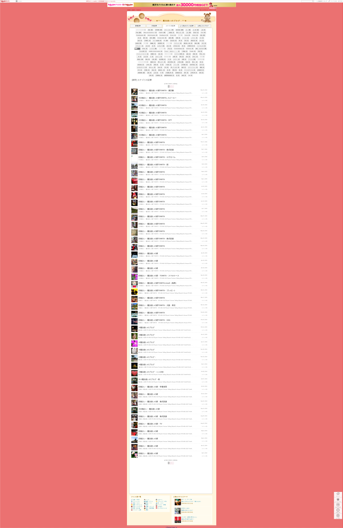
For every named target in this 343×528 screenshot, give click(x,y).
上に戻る (338, 518)
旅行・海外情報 (150, 508)
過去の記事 (338, 507)
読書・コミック (150, 506)
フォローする (338, 501)
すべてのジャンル (162, 508)
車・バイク (160, 503)
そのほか (20, 1)
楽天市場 (340, 1)
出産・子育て (136, 499)
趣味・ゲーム (149, 501)
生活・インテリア (137, 506)
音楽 (147, 504)
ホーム (338, 496)
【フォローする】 (204, 10)
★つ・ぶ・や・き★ (187, 499)
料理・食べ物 (136, 508)
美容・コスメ (136, 503)
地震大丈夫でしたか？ (187, 510)
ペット (147, 499)
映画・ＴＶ (149, 503)
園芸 (147, 510)
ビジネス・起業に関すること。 (190, 517)
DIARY (133, 10)
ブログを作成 (333, 1)
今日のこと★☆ (186, 508)
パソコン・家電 (162, 504)
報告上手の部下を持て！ (188, 519)
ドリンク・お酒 (137, 510)
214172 (211, 8)
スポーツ (160, 499)
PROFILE (138, 10)
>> (321, 1)
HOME (129, 10)
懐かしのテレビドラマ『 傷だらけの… (192, 501)
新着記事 (338, 512)
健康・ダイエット (137, 504)
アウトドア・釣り (162, 501)
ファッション (136, 501)
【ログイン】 (212, 10)
